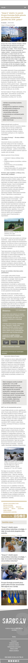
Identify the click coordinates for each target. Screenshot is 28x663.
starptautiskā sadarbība (10, 512)
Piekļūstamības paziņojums (14, 646)
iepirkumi (6, 508)
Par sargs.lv (14, 641)
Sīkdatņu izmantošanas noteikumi (11, 346)
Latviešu (24, 310)
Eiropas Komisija (8, 505)
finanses (19, 507)
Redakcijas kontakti (14, 642)
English (20, 310)
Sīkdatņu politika (14, 648)
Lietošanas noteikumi (14, 644)
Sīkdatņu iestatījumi (14, 650)
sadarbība (21, 508)
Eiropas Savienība (8, 507)
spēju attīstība (7, 510)
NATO (13, 508)
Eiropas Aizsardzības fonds (11, 503)
